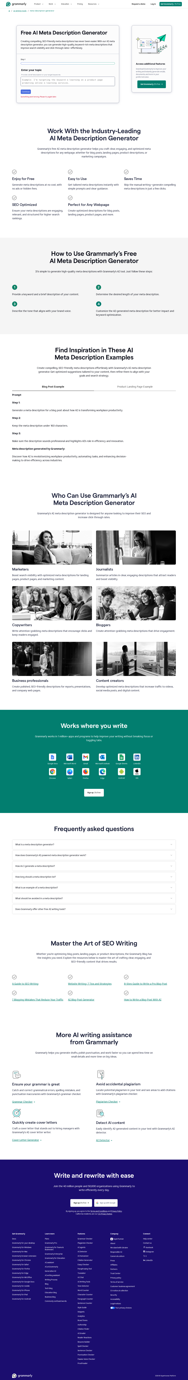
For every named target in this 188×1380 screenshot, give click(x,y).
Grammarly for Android (21, 1299)
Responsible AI (116, 1252)
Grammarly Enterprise (54, 1254)
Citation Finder (83, 1329)
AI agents (81, 1247)
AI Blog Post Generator (81, 999)
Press (112, 1261)
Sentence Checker (85, 1350)
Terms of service (116, 1282)
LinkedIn (149, 1260)
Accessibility (115, 1299)
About (112, 1243)
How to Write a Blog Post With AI (142, 999)
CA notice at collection (119, 1291)
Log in (153, 4)
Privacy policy (115, 1278)
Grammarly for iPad (20, 1295)
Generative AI (50, 1271)
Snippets (81, 1312)
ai (9, 11)
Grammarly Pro (51, 1243)
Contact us (147, 1243)
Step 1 (23, 59)
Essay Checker (83, 1265)
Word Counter (83, 1290)
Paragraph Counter (85, 1299)
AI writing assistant (52, 1275)
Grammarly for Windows (21, 1247)
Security (113, 1295)
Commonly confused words (56, 1301)
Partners (113, 1269)
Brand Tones (82, 1320)
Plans (47, 1239)
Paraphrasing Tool (85, 1269)
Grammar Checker (22, 1101)
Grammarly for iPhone (21, 1290)
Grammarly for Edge (20, 1273)
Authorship (82, 1325)
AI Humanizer (83, 1256)
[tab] (53, 388)
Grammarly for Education (55, 1258)
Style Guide (82, 1307)
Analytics (81, 1316)
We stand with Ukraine (119, 1248)
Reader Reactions (84, 1338)
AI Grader (82, 1333)
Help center (147, 1239)
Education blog (51, 1292)
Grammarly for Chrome (21, 1260)
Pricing (80, 4)
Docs (14, 1239)
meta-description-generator (42, 11)
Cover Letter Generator (25, 1140)
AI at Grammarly (51, 1267)
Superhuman (118, 1239)
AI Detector (103, 1140)
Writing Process (51, 1280)
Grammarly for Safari (20, 1265)
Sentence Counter (85, 1303)
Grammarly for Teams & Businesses (54, 1248)
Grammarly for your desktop (23, 1243)
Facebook (149, 1247)
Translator (82, 1273)
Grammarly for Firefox (21, 1269)
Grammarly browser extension (24, 1256)
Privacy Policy (116, 1211)
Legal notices (115, 1304)
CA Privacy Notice (105, 1214)
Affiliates (113, 1265)
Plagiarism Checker (107, 1101)
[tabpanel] (94, 429)
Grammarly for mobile (21, 1286)
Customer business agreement (122, 1286)
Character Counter (85, 1295)
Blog (46, 1284)
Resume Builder (84, 1342)
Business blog (50, 1297)
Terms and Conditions (98, 1211)
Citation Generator (85, 1260)
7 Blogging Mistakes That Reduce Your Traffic (37, 999)
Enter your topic (31, 70)
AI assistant (49, 1262)
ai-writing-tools (19, 11)
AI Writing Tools (84, 1282)
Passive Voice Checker (86, 1359)
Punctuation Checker (86, 1355)
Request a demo (138, 4)
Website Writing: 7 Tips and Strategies (90, 983)
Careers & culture (117, 1256)
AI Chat (81, 1277)
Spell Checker (83, 1346)
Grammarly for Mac (19, 1252)
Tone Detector (83, 1286)
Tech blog (48, 1288)
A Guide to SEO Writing (25, 983)
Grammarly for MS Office (22, 1277)
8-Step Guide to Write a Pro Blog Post (145, 983)
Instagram (150, 1252)
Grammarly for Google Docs (23, 1282)
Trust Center (115, 1273)
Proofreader (83, 1363)
